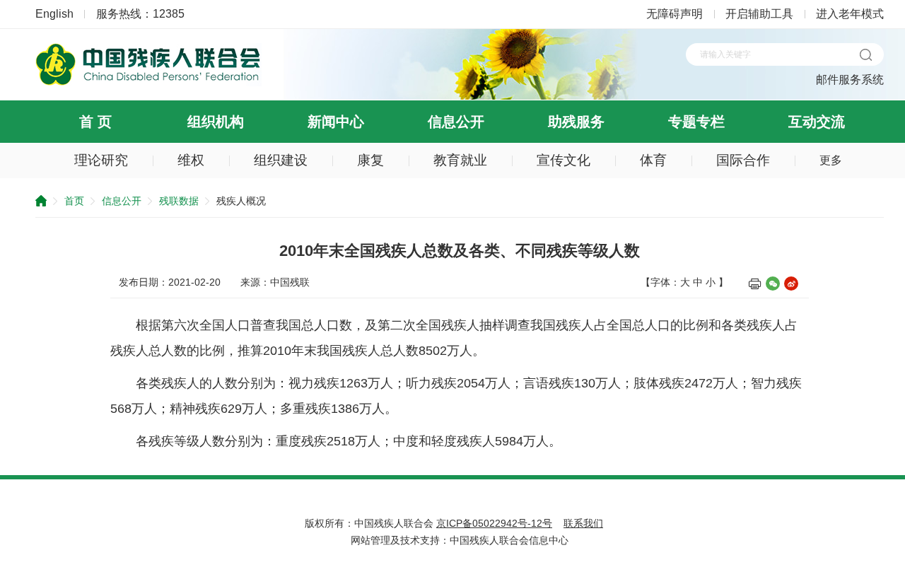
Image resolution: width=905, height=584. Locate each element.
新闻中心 (336, 121)
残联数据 (179, 200)
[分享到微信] (773, 283)
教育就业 (460, 160)
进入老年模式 (850, 14)
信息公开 (456, 121)
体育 (653, 160)
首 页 (95, 121)
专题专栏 (696, 121)
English (54, 14)
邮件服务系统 (850, 80)
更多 (830, 160)
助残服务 (576, 121)
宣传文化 (563, 160)
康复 (370, 160)
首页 (74, 200)
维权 (190, 160)
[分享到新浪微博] (791, 283)
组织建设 (281, 160)
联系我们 (583, 523)
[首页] (148, 82)
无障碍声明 (674, 14)
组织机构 (215, 121)
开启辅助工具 (759, 14)
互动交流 (816, 121)
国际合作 (743, 160)
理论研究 (101, 160)
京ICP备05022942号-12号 (494, 523)
